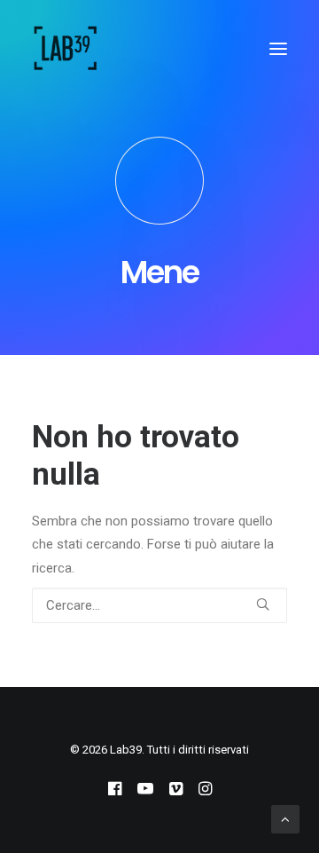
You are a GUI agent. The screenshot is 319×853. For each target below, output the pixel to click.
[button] (278, 48)
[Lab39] (65, 48)
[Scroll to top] (285, 818)
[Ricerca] (159, 605)
